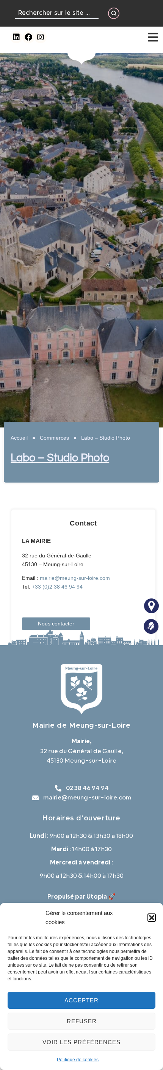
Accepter (81, 1000)
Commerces (54, 438)
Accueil (19, 438)
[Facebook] (28, 37)
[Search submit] (113, 13)
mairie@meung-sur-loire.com (75, 578)
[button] (151, 917)
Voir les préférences (81, 1042)
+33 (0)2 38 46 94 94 (57, 587)
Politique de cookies (78, 1059)
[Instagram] (40, 37)
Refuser (82, 1021)
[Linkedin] (16, 37)
